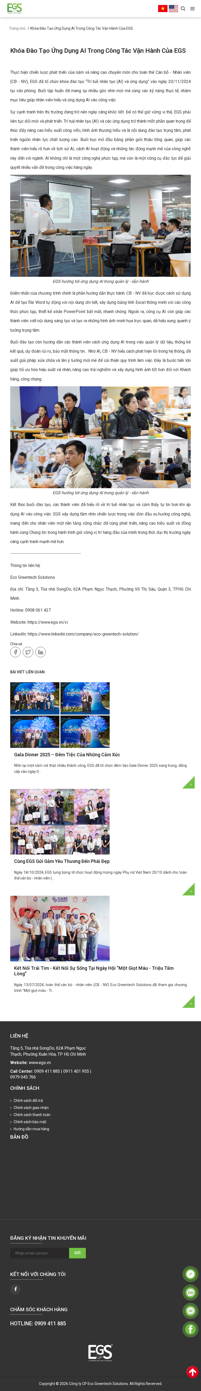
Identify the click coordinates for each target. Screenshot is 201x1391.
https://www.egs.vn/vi (47, 622)
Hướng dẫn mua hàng (31, 1129)
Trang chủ (17, 28)
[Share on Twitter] (28, 652)
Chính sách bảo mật (29, 1122)
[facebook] (15, 1289)
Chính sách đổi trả (28, 1100)
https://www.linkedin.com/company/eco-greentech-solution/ (83, 634)
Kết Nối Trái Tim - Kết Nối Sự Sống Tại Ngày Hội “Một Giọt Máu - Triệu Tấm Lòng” (94, 971)
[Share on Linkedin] (40, 652)
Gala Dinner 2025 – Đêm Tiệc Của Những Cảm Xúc (67, 754)
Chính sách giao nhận (31, 1108)
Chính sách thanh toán (32, 1115)
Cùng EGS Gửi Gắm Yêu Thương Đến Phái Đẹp (62, 861)
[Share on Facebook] (15, 652)
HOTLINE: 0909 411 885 (38, 1323)
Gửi (77, 1253)
